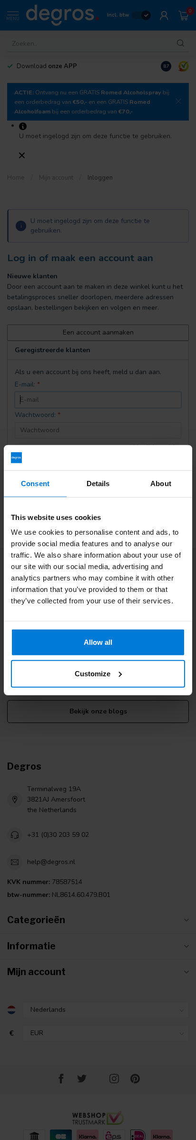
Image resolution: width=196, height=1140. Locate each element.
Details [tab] (98, 483)
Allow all (98, 642)
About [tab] (160, 483)
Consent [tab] (35, 483)
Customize (92, 673)
